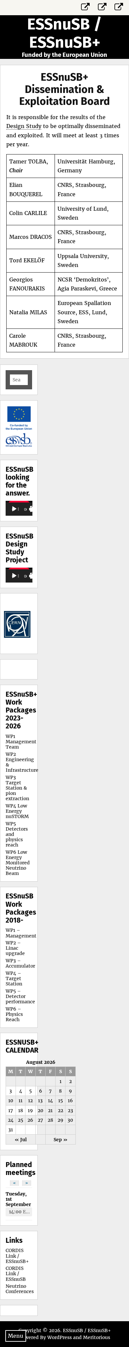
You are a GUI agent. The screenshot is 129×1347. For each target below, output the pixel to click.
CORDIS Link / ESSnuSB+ (17, 1255)
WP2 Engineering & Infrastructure (22, 762)
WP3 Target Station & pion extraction (17, 788)
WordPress (59, 1337)
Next (23, 623)
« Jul (21, 1140)
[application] (19, 508)
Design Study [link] (23, 126)
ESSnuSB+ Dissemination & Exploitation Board (64, 89)
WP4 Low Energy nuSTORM (17, 811)
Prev (14, 623)
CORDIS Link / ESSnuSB (16, 1273)
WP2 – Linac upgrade (15, 948)
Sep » (60, 1140)
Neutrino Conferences (20, 1288)
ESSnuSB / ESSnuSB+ (64, 33)
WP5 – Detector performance (20, 996)
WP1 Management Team (21, 741)
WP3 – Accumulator (20, 963)
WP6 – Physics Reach (14, 1014)
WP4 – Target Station (14, 978)
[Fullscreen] (33, 509)
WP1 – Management (21, 932)
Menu (15, 1335)
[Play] (14, 509)
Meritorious (96, 1337)
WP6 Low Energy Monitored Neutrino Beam (18, 862)
